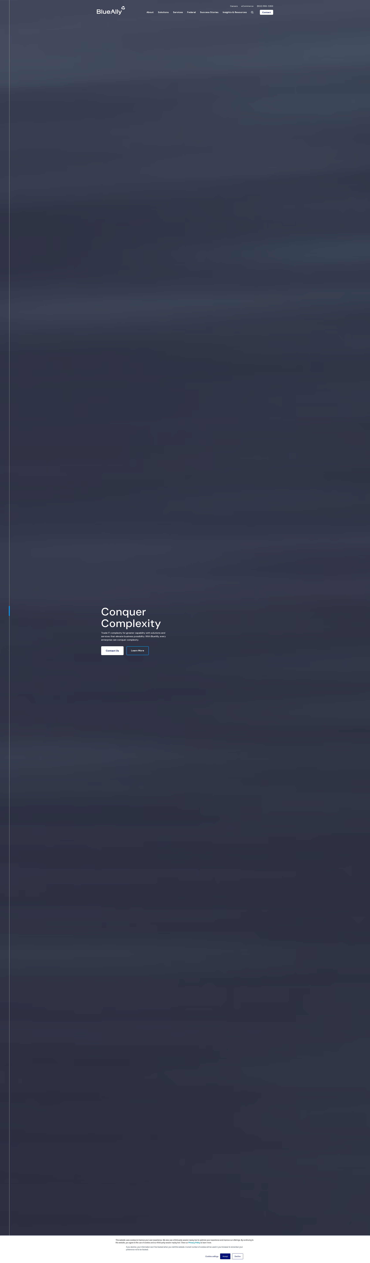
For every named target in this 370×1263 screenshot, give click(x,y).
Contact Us (112, 650)
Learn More (137, 650)
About (150, 12)
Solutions (163, 12)
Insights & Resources (235, 12)
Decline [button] (238, 1256)
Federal (191, 12)
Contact (266, 12)
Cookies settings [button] (211, 1256)
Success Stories (209, 12)
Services (178, 12)
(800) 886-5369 (265, 6)
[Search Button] (252, 12)
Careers (234, 6)
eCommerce (247, 6)
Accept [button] (225, 1256)
